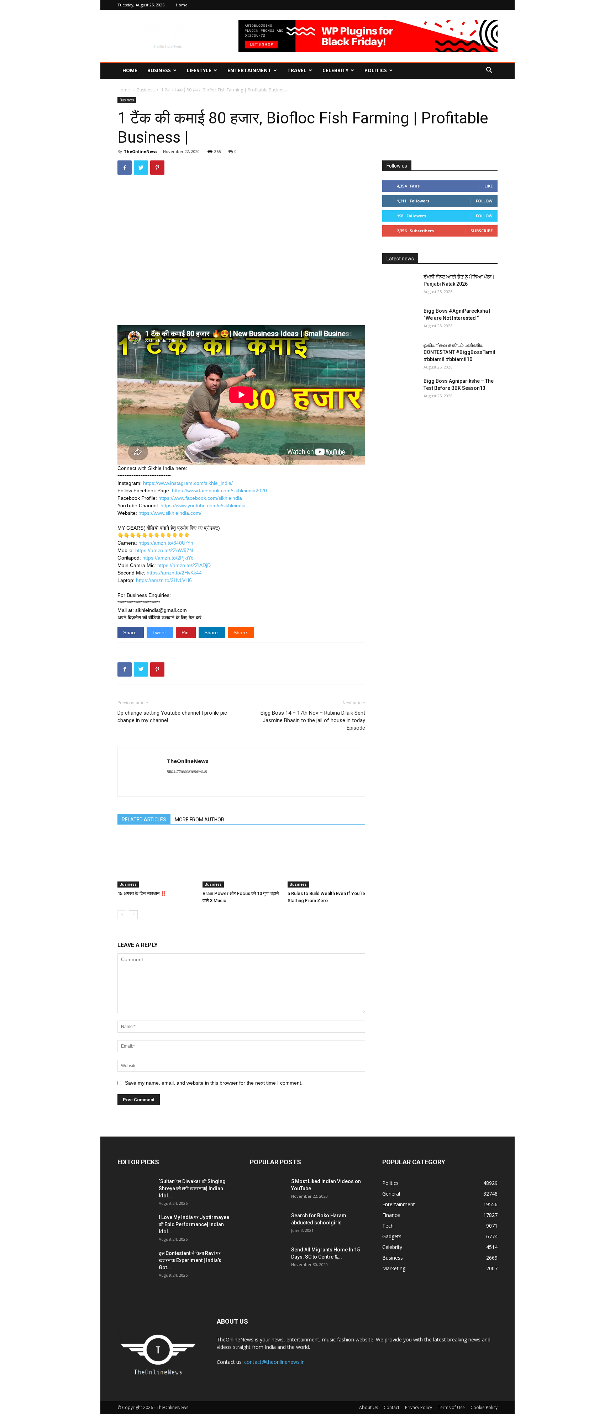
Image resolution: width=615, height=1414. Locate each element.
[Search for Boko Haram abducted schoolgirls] (267, 1224)
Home (182, 4)
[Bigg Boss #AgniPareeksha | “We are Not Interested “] (400, 319)
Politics (375, 70)
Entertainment (249, 70)
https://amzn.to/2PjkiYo (168, 558)
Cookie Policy (484, 1407)
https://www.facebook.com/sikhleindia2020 (219, 490)
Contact (391, 1407)
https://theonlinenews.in (187, 771)
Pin (186, 632)
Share (130, 632)
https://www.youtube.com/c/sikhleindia (203, 505)
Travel (296, 70)
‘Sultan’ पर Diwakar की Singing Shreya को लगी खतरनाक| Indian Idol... (192, 1188)
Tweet (159, 632)
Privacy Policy (418, 1407)
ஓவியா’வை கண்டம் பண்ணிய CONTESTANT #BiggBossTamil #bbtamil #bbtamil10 (459, 352)
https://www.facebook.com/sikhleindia (200, 498)
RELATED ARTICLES (144, 819)
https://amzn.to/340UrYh (165, 543)
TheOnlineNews (140, 151)
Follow (484, 200)
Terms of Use (451, 1407)
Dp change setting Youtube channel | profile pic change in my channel (172, 717)
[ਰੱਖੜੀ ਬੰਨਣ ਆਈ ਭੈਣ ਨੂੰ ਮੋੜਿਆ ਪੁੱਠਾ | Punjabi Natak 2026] (400, 285)
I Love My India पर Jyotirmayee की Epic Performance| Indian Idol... (194, 1224)
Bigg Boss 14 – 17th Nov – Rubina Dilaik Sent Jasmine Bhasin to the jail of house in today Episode (313, 720)
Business (159, 70)
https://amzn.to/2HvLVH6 (164, 580)
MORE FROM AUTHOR (199, 819)
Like (488, 186)
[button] (489, 71)
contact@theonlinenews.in (274, 1362)
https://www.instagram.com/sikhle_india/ (188, 483)
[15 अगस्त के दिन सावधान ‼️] (156, 861)
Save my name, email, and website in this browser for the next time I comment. (214, 1083)
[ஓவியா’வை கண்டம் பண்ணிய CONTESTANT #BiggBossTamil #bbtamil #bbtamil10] (400, 353)
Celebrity (335, 70)
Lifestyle (199, 70)
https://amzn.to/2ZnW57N (164, 550)
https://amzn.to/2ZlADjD (184, 565)
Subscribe (482, 230)
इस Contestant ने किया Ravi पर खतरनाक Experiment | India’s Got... (190, 1260)
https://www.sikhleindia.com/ (169, 513)
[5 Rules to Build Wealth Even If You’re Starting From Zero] (326, 861)
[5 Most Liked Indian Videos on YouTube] (267, 1190)
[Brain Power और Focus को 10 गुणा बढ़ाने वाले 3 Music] (241, 861)
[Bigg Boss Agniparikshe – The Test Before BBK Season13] (400, 389)
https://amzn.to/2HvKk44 (174, 573)
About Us (368, 1407)
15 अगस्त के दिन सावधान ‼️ (141, 893)
